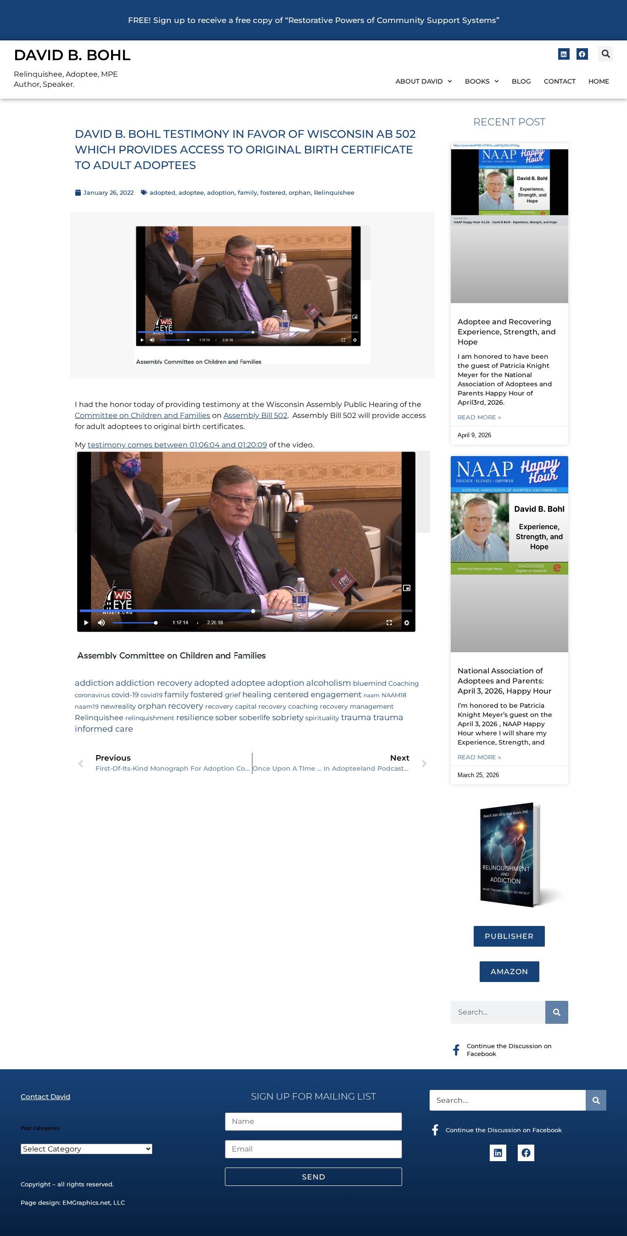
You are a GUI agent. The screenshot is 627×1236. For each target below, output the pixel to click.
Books (477, 81)
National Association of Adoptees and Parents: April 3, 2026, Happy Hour (505, 680)
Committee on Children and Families (142, 415)
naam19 (87, 706)
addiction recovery (154, 683)
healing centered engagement (302, 694)
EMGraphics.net (86, 1202)
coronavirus (92, 695)
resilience (194, 717)
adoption (221, 192)
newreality (118, 706)
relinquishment (149, 718)
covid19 (151, 695)
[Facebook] (582, 54)
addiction (94, 683)
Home (598, 81)
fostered (273, 192)
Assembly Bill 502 (255, 415)
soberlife (254, 717)
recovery (185, 706)
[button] (605, 54)
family (247, 192)
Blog (521, 81)
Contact (560, 81)
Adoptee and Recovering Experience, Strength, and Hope (507, 331)
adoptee (191, 192)
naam (372, 695)
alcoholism (328, 683)
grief (233, 695)
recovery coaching (288, 706)
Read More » (479, 417)
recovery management (357, 706)
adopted (162, 192)
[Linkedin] (564, 54)
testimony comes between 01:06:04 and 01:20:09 (177, 444)
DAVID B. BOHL (72, 55)
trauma (356, 717)
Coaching (403, 683)
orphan (300, 192)
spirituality (322, 718)
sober (226, 717)
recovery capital (231, 706)
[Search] (556, 1012)
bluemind (369, 683)
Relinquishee (334, 192)
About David (419, 81)
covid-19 (125, 695)
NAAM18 (393, 695)
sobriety (287, 717)
